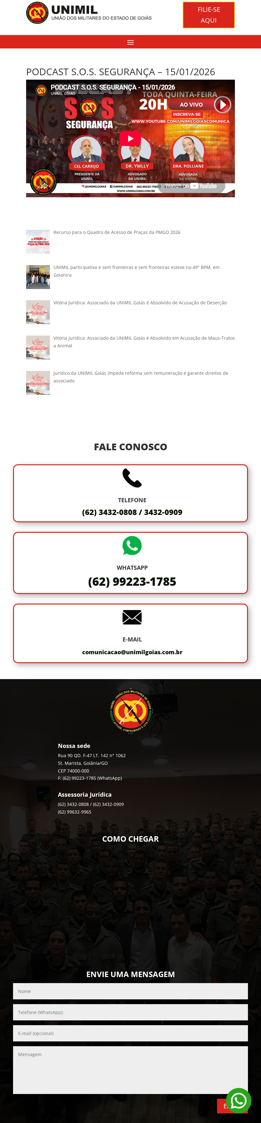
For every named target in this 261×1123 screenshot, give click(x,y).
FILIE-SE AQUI (209, 15)
